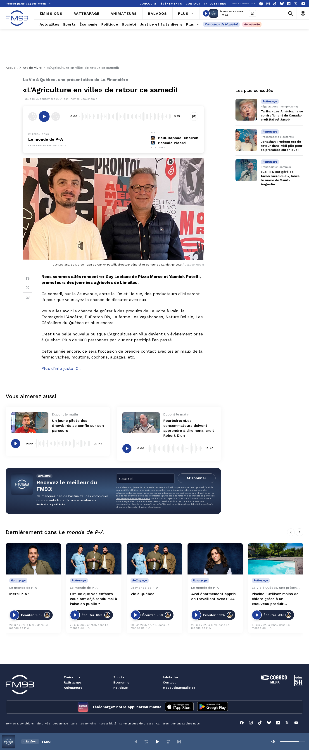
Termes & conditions (20, 723)
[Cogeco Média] (274, 682)
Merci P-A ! (19, 594)
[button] (135, 741)
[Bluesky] (282, 4)
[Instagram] (268, 4)
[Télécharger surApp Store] (179, 707)
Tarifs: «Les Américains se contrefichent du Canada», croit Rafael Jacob (282, 115)
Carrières (162, 723)
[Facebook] (261, 4)
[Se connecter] (303, 13)
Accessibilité (107, 723)
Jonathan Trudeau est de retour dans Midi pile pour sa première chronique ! (281, 146)
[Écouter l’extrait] (44, 116)
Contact (169, 682)
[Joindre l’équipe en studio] (252, 13)
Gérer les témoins (83, 723)
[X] (296, 4)
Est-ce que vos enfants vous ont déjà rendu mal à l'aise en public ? (93, 599)
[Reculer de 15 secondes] (32, 116)
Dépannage (60, 723)
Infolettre (170, 677)
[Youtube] (303, 4)
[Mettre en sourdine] (273, 741)
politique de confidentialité (188, 504)
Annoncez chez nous (185, 723)
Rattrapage (72, 682)
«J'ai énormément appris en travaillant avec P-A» (213, 596)
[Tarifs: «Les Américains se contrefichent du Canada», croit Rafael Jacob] (246, 110)
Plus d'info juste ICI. (61, 368)
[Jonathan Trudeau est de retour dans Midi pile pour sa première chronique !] (246, 140)
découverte (252, 24)
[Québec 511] (298, 685)
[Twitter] (27, 288)
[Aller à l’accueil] (17, 18)
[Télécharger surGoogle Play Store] (212, 707)
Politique (120, 687)
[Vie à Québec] (154, 558)
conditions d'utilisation (135, 507)
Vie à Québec (142, 594)
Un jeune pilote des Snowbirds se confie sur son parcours (78, 425)
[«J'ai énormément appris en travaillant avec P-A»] (215, 558)
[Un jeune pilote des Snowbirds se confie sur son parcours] (29, 422)
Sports (118, 677)
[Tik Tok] (274, 4)
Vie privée (43, 723)
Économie (121, 682)
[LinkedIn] (288, 4)
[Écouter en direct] (206, 13)
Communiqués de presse (136, 723)
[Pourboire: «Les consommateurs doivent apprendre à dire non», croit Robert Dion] (141, 422)
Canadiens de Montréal (221, 24)
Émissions (72, 677)
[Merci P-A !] (33, 558)
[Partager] (194, 116)
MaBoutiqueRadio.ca (179, 687)
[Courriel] (27, 297)
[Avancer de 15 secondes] (55, 116)
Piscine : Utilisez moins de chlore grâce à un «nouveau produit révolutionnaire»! (275, 599)
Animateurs (73, 687)
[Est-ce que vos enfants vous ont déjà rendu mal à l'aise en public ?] (93, 558)
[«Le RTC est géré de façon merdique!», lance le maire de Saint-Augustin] (246, 170)
